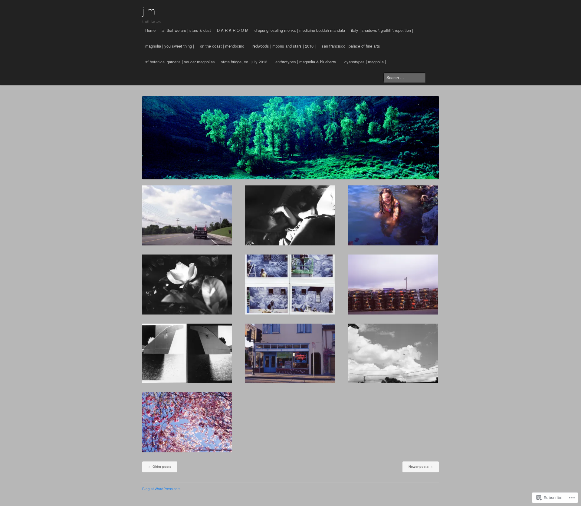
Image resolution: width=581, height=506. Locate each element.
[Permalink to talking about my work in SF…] (290, 354)
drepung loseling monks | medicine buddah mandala (299, 30)
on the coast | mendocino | (223, 46)
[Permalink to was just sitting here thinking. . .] (393, 215)
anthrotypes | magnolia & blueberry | (306, 62)
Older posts (159, 466)
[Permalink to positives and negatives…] (187, 354)
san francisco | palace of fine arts (351, 46)
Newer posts (421, 466)
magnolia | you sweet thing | (169, 46)
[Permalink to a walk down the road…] (187, 422)
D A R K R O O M (232, 30)
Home (150, 30)
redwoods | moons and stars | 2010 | (284, 46)
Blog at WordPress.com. (162, 488)
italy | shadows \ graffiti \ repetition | (382, 30)
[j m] (290, 137)
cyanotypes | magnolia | (365, 62)
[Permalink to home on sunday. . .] (393, 354)
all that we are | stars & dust (186, 30)
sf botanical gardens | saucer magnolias (180, 62)
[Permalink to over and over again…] (187, 215)
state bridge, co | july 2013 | (245, 62)
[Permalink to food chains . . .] (393, 285)
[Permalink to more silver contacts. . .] (290, 215)
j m (148, 10)
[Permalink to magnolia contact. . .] (187, 285)
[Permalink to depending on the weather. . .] (290, 285)
